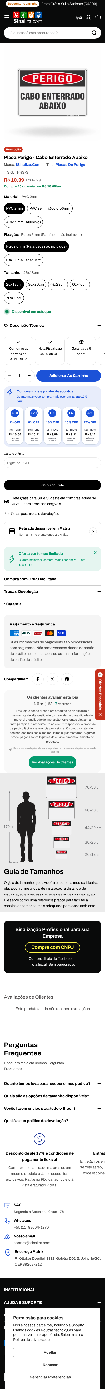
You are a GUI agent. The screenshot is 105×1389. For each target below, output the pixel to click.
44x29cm (58, 284)
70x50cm (14, 298)
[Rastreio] (79, 17)
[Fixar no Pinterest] (67, 679)
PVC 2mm (14, 208)
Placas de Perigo (70, 165)
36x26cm (36, 284)
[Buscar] (94, 33)
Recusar (50, 1365)
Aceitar (50, 1352)
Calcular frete (52, 485)
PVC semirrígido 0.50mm (49, 208)
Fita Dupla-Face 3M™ (23, 260)
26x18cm (14, 284)
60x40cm (80, 284)
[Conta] (88, 17)
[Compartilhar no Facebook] (38, 679)
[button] (100, 694)
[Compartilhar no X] (52, 679)
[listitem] (15, 426)
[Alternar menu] (7, 17)
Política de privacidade (31, 1340)
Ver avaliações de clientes (52, 762)
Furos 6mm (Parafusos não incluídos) (36, 246)
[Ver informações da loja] (93, 531)
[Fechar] (95, 552)
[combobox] (52, 33)
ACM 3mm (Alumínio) (23, 222)
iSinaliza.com (28, 165)
